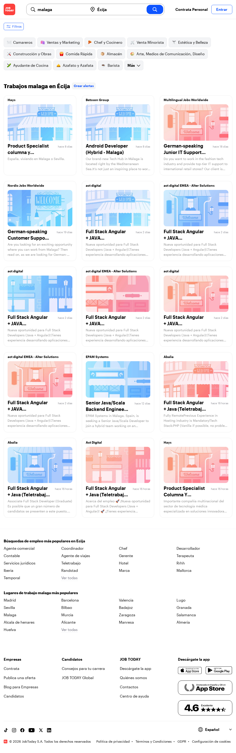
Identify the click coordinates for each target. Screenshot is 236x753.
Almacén (114, 54)
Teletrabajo (71, 563)
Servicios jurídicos (19, 563)
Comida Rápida (79, 54)
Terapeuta (185, 555)
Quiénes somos (133, 677)
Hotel (123, 563)
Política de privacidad (113, 741)
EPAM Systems (97, 357)
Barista (114, 65)
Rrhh (181, 563)
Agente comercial (19, 548)
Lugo (181, 600)
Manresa (126, 622)
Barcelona (70, 600)
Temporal (12, 578)
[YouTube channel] (32, 730)
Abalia (169, 357)
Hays (11, 100)
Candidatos (14, 696)
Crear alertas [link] (84, 86)
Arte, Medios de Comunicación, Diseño (170, 54)
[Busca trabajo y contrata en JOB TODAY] (9, 9)
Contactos (129, 687)
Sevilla (9, 607)
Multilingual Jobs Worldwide (186, 100)
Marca (124, 570)
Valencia (126, 600)
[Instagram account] (14, 730)
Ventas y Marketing (63, 42)
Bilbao (66, 607)
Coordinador (72, 548)
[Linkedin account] (49, 730)
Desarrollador (188, 548)
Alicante (68, 622)
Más (131, 65)
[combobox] (61, 9)
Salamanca (186, 615)
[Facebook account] (22, 730)
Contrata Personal (191, 9)
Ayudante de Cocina (30, 65)
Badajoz (126, 607)
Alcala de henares (19, 622)
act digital (93, 185)
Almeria (183, 622)
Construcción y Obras (32, 54)
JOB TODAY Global (78, 677)
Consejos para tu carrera (83, 668)
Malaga (10, 615)
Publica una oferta (19, 677)
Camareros (22, 42)
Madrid (10, 600)
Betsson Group (97, 100)
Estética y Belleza (193, 42)
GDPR (181, 741)
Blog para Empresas (21, 687)
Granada (184, 607)
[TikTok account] (6, 730)
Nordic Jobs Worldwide (26, 185)
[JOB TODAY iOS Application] (190, 670)
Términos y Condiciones (154, 741)
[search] (155, 9)
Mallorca (184, 570)
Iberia (8, 570)
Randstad (69, 570)
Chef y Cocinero (108, 42)
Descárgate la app (135, 668)
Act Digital (94, 442)
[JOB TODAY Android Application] (219, 670)
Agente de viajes (75, 555)
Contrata (11, 668)
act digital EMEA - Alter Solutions (189, 185)
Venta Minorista (150, 42)
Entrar (221, 9)
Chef (123, 548)
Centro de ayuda (134, 696)
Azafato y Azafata (78, 65)
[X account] (41, 730)
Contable (12, 555)
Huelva (10, 629)
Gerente (126, 555)
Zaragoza (127, 615)
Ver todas (69, 578)
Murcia (67, 615)
